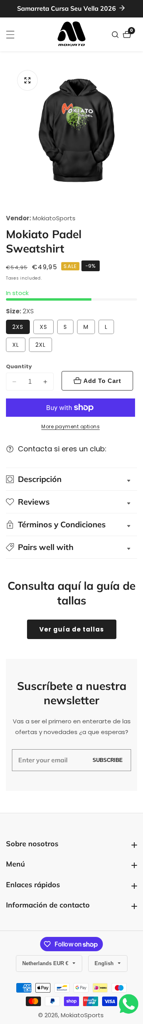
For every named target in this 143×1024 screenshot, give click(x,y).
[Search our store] (116, 34)
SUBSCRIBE (108, 760)
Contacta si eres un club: (62, 449)
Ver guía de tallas (71, 629)
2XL (40, 345)
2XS (17, 327)
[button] (71, 547)
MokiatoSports (54, 218)
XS (43, 327)
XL (15, 345)
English (105, 963)
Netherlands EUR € (46, 963)
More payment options (70, 426)
